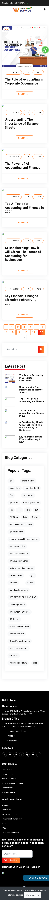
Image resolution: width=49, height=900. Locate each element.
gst (11, 481)
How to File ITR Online (19, 626)
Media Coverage (8, 792)
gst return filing (16, 532)
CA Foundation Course (20, 612)
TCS (37, 510)
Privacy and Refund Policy (12, 819)
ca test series (16, 575)
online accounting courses (21, 568)
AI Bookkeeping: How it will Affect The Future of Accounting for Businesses (23, 254)
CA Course (14, 619)
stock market (28, 481)
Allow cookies (32, 895)
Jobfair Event (7, 788)
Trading (35, 517)
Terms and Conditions (10, 814)
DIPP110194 (14, 3)
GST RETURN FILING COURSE (23, 597)
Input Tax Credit (31, 488)
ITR (19, 510)
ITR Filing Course (17, 604)
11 (33, 332)
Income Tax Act (17, 634)
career (30, 583)
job (32, 575)
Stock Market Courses (20, 641)
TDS (28, 510)
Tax (11, 510)
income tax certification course (24, 539)
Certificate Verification (10, 832)
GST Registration (31, 503)
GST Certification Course (21, 524)
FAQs (4, 828)
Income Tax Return (18, 663)
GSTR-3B (14, 655)
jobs (35, 663)
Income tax (28, 495)
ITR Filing (14, 517)
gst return (14, 503)
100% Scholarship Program (12, 783)
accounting (15, 488)
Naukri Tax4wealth (9, 779)
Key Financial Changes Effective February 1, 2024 (21, 300)
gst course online (17, 546)
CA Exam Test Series (19, 561)
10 (25, 332)
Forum (4, 823)
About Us (5, 805)
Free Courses (7, 770)
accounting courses (18, 648)
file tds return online (19, 590)
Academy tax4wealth (19, 554)
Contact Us (6, 810)
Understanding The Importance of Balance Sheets (22, 123)
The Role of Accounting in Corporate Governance (24, 81)
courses (13, 583)
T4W (25, 517)
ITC (11, 495)
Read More (23, 94)
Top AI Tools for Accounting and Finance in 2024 (24, 208)
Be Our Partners (8, 774)
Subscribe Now (11, 860)
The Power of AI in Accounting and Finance (22, 166)
